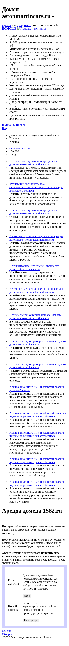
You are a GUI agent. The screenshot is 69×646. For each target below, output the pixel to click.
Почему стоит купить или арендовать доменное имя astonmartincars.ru (33, 162)
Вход (5, 128)
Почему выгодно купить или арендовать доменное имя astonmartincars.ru (35, 316)
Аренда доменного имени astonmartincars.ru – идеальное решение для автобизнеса (37, 434)
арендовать (24, 25)
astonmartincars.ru (20, 148)
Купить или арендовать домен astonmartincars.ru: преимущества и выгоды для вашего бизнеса (36, 187)
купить (6, 25)
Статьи (6, 630)
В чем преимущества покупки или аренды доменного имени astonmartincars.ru (36, 238)
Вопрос (20, 124)
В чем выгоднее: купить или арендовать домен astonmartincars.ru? (34, 267)
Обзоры (7, 634)
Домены (10, 124)
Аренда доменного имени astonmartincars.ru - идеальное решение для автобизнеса (37, 414)
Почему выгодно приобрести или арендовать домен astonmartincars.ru (37, 343)
